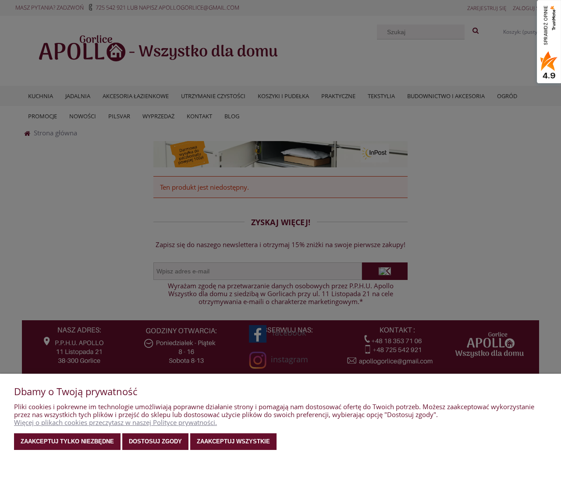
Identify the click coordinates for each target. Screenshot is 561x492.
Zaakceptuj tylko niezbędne (67, 441)
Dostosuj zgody (155, 441)
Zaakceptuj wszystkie (233, 441)
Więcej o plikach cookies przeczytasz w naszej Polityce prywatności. (115, 422)
